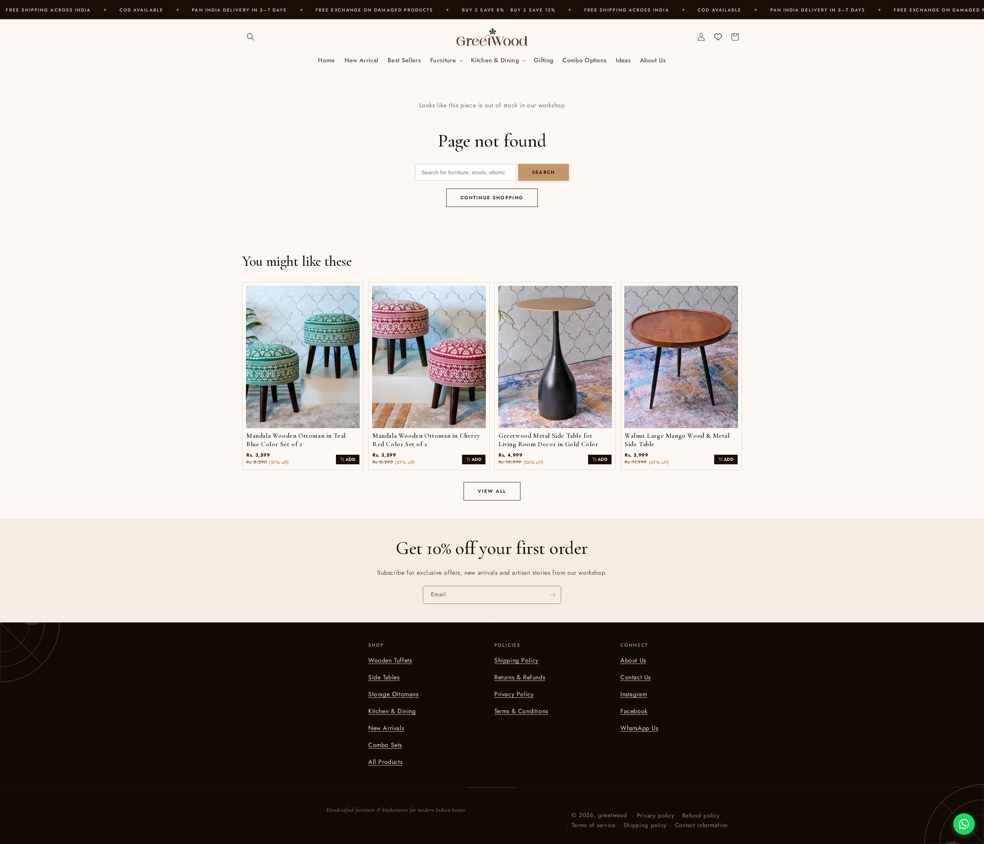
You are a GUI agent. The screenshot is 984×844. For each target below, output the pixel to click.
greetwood (612, 815)
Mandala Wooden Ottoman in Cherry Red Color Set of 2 (426, 440)
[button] (250, 36)
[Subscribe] (552, 595)
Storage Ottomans (393, 694)
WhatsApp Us (639, 728)
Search (543, 172)
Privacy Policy (514, 694)
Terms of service (594, 825)
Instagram (633, 694)
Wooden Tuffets (390, 660)
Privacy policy (656, 815)
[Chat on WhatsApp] (964, 824)
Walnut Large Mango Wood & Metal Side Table (677, 440)
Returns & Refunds (519, 677)
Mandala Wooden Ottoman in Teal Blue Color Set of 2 (296, 440)
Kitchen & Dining (392, 711)
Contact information (701, 825)
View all (492, 491)
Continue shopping (492, 197)
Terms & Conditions (521, 711)
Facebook (634, 711)
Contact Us (635, 677)
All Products (385, 762)
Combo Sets (385, 745)
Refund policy (701, 815)
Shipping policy (645, 825)
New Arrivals (386, 728)
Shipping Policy (516, 660)
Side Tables (384, 677)
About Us (633, 660)
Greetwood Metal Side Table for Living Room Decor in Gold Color (548, 440)
